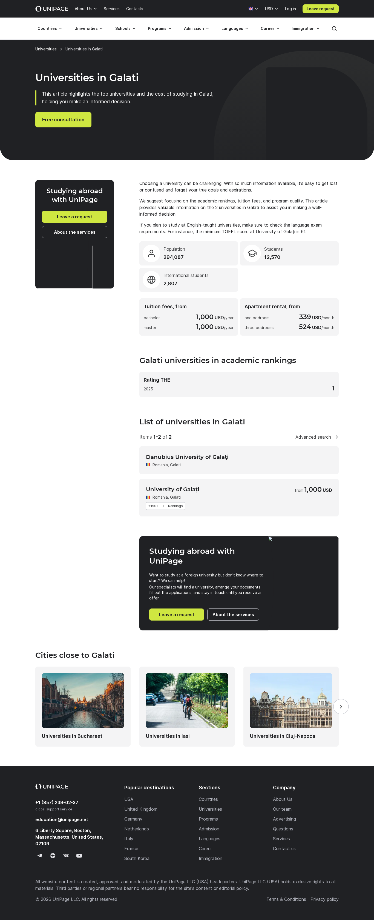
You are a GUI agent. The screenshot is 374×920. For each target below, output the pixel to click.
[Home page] (51, 9)
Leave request (321, 8)
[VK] (66, 855)
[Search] (334, 28)
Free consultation (63, 119)
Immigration (303, 28)
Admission (194, 28)
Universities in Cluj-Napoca (282, 736)
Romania (160, 464)
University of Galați (172, 489)
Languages (232, 28)
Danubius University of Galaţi (187, 457)
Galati (175, 464)
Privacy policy (324, 899)
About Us (83, 8)
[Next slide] (341, 706)
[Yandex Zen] (52, 855)
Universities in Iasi (168, 736)
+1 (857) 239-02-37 (56, 802)
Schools (123, 28)
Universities (86, 28)
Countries (47, 28)
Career (267, 28)
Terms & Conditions (286, 899)
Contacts (134, 8)
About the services (75, 232)
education (61, 819)
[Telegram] (39, 855)
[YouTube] (79, 855)
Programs (157, 28)
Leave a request (74, 216)
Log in (290, 8)
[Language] (253, 8)
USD (269, 8)
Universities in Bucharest (72, 736)
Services (112, 8)
